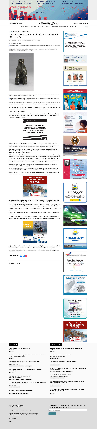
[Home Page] (48, 23)
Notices (14, 23)
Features (40, 26)
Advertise (19, 23)
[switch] (86, 27)
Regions (33, 26)
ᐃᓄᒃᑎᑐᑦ (72, 26)
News (22, 26)
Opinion (47, 26)
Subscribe (52, 413)
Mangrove (14, 418)
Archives (75, 23)
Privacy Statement (14, 410)
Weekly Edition (63, 26)
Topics (27, 26)
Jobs (10, 23)
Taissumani (55, 26)
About (80, 23)
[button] (10, 421)
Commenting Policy (25, 410)
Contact (85, 23)
